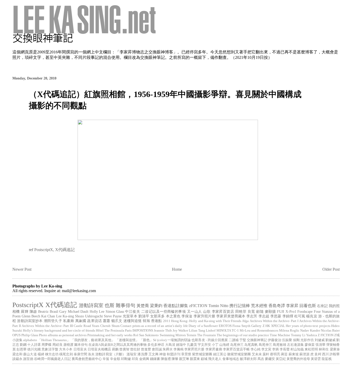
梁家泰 (335, 349)
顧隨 (260, 311)
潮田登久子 (53, 321)
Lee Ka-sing (65, 316)
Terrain (191, 335)
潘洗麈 (142, 354)
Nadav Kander (310, 330)
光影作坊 (307, 340)
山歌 (207, 311)
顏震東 (195, 359)
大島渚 (170, 345)
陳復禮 (166, 359)
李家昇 (292, 305)
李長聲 (285, 349)
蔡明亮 (275, 354)
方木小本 (65, 349)
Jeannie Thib (163, 330)
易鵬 (115, 349)
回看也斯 (307, 305)
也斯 (109, 305)
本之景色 (173, 316)
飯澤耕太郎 (248, 359)
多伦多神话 (155, 345)
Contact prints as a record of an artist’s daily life (154, 326)
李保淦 (186, 316)
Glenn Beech (31, 316)
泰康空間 (80, 354)
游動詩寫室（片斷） (110, 354)
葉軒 (266, 354)
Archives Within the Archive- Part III (47, 326)
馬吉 (260, 359)
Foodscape (305, 311)
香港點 (156, 321)
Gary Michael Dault (73, 311)
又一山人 (194, 311)
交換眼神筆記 (257, 340)
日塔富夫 (80, 349)
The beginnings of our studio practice (243, 335)
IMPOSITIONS (142, 330)
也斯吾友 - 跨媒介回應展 (209, 340)
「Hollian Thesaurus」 (54, 340)
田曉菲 (240, 311)
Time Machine (280, 335)
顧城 (204, 359)
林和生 (324, 349)
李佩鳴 (178, 349)
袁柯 (317, 354)
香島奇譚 (277, 305)
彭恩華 (21, 349)
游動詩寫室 (91, 305)
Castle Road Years (86, 326)
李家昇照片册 (194, 349)
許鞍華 (335, 354)
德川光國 (34, 349)
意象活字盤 (49, 349)
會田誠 (157, 349)
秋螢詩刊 (173, 354)
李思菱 (275, 316)
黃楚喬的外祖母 (298, 359)
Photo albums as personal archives (63, 335)
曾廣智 (124, 349)
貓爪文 (116, 321)
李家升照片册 (204, 316)
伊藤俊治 (274, 340)
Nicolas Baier (330, 330)
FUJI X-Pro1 (286, 311)
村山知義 (297, 349)
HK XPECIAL (275, 326)
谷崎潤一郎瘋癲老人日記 (52, 359)
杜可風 (299, 316)
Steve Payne (113, 316)
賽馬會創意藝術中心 (87, 359)
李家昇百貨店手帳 (236, 349)
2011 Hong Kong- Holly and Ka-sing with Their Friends (202, 321)
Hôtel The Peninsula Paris (114, 330)
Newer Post (21, 269)
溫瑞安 (132, 354)
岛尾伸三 (237, 345)
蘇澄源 (304, 354)
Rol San (138, 335)
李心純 (255, 349)
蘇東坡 (294, 354)
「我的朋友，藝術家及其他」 (92, 340)
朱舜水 (168, 349)
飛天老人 (215, 359)
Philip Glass (29, 335)
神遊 (162, 354)
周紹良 (57, 345)
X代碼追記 (65, 249)
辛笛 (106, 359)
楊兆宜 (311, 316)
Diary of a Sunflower (203, 326)
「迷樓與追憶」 (127, 340)
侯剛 (296, 340)
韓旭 (146, 321)
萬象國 (80, 321)
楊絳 (41, 354)
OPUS (16, 335)
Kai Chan (48, 316)
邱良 (135, 359)
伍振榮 (287, 340)
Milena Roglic (289, 330)
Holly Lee (97, 311)
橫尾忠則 (66, 354)
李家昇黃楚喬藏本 (230, 316)
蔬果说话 (94, 321)
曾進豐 (146, 349)
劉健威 (330, 340)
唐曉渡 (68, 345)
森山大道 (30, 354)
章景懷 (186, 354)
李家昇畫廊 (213, 349)
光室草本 (130, 316)
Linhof (210, 330)
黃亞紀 (281, 359)
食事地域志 (230, 359)
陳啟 (33, 311)
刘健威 (320, 340)
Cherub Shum (110, 326)
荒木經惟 (259, 305)
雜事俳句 (125, 305)
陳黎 (175, 359)
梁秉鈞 (156, 305)
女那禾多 (157, 316)
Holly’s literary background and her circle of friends (59, 330)
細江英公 (220, 354)
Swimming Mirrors (173, 335)
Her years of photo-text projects (308, 326)
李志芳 (251, 316)
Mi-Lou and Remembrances (259, 330)
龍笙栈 (327, 359)
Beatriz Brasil (48, 311)
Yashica (311, 335)
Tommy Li (298, 335)
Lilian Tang (197, 330)
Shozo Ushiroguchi (89, 316)
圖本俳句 (81, 345)
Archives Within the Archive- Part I (274, 321)
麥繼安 (270, 359)
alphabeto (30, 340)
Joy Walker (180, 330)
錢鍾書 (155, 359)
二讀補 (234, 340)
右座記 (322, 306)
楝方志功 (51, 354)
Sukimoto (152, 335)
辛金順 (115, 359)
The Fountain (206, 335)
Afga (245, 321)
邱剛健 (126, 359)
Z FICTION (325, 335)
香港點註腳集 (175, 305)
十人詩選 (34, 345)
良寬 (251, 311)
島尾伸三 (265, 345)
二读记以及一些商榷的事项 (163, 311)
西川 (325, 354)
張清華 (320, 345)
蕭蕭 (106, 321)
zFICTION (198, 305)
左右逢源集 (295, 345)
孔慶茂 (192, 345)
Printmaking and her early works (109, 335)
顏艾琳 (184, 359)
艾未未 (257, 354)
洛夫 (91, 354)
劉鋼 (23, 345)
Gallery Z (258, 326)
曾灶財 (135, 349)
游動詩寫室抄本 (30, 321)
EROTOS (225, 326)
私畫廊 (68, 321)
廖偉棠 (310, 345)
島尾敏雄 (279, 345)
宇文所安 (204, 345)
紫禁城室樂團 (202, 354)
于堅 (242, 340)
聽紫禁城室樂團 (239, 354)
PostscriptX (43, 249)
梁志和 (17, 354)
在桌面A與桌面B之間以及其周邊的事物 (117, 345)
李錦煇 (287, 316)
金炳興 (144, 359)
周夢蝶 (46, 345)
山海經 (224, 345)
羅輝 (24, 311)
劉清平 (143, 316)
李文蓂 (266, 349)
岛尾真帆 (251, 345)
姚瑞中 (181, 345)
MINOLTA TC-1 (227, 330)
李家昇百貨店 (223, 311)
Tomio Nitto (218, 305)
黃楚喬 (143, 305)
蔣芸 (284, 354)
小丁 (215, 345)
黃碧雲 (316, 359)
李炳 (275, 349)
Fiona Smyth (241, 326)
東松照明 (311, 349)
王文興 (153, 354)
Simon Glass (115, 311)
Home (177, 269)
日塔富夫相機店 (99, 349)
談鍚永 (17, 359)
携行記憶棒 (239, 305)
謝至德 (28, 359)
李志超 (263, 316)
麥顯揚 (270, 311)
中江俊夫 (132, 311)
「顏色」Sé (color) (153, 340)
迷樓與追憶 (132, 321)
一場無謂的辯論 (179, 340)
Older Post (331, 269)
